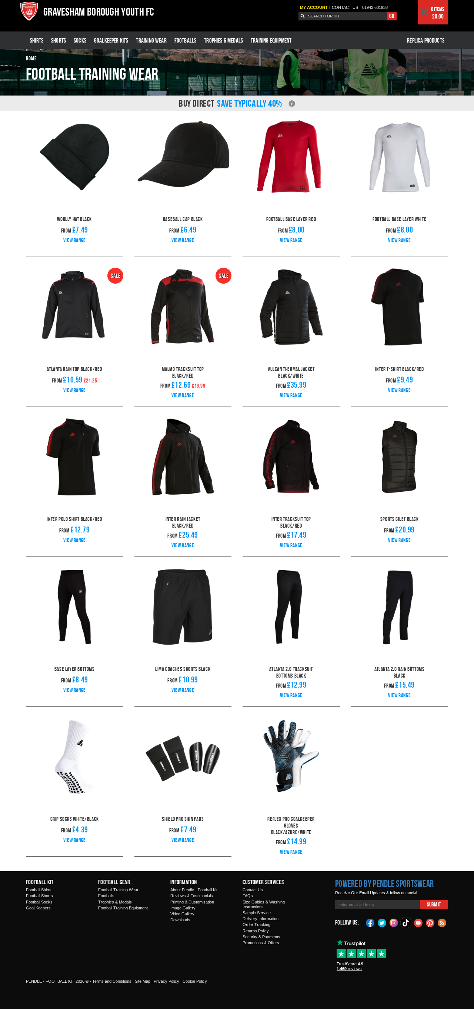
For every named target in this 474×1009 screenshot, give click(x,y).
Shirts (36, 40)
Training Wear (151, 40)
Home (31, 58)
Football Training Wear (118, 890)
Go (391, 16)
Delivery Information (260, 918)
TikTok (406, 922)
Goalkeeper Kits (111, 40)
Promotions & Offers (261, 942)
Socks (80, 40)
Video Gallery (182, 914)
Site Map (142, 981)
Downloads (180, 920)
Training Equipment (271, 40)
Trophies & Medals (223, 40)
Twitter (382, 922)
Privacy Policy (166, 981)
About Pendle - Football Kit (193, 890)
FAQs (248, 895)
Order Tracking (256, 924)
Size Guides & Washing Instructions (264, 904)
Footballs (185, 40)
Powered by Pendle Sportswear (384, 883)
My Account (314, 7)
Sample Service (257, 913)
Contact (345, 7)
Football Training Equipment (123, 908)
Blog (442, 922)
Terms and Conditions (111, 981)
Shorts (58, 40)
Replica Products (425, 40)
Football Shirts (38, 890)
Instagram (394, 922)
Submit (434, 904)
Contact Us (253, 890)
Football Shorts (39, 895)
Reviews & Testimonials (191, 895)
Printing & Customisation (192, 902)
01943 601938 (375, 7)
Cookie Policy (195, 981)
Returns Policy (256, 931)
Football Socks (39, 902)
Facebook (370, 922)
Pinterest (430, 922)
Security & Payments (261, 937)
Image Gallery (183, 908)
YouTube (418, 922)
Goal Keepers (38, 908)
